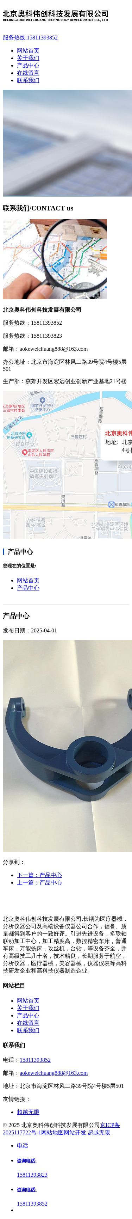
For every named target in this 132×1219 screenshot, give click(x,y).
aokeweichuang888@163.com (54, 1073)
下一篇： (39, 875)
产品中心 (28, 588)
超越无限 (99, 1132)
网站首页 (28, 580)
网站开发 (75, 1132)
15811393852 (35, 1060)
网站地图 (52, 1132)
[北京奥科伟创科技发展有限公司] (66, 16)
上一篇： (39, 883)
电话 (22, 1145)
